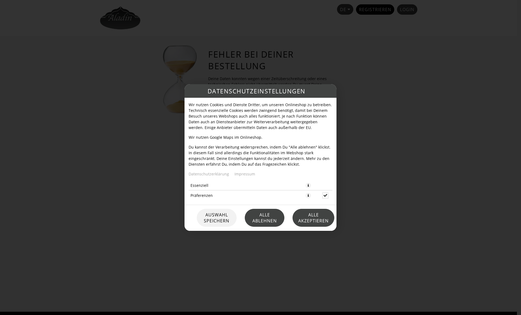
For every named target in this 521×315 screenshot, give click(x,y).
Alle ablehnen (264, 218)
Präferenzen (201, 195)
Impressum (244, 174)
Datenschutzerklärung (209, 174)
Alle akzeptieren (313, 218)
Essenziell (199, 185)
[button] (308, 185)
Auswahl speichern (216, 218)
